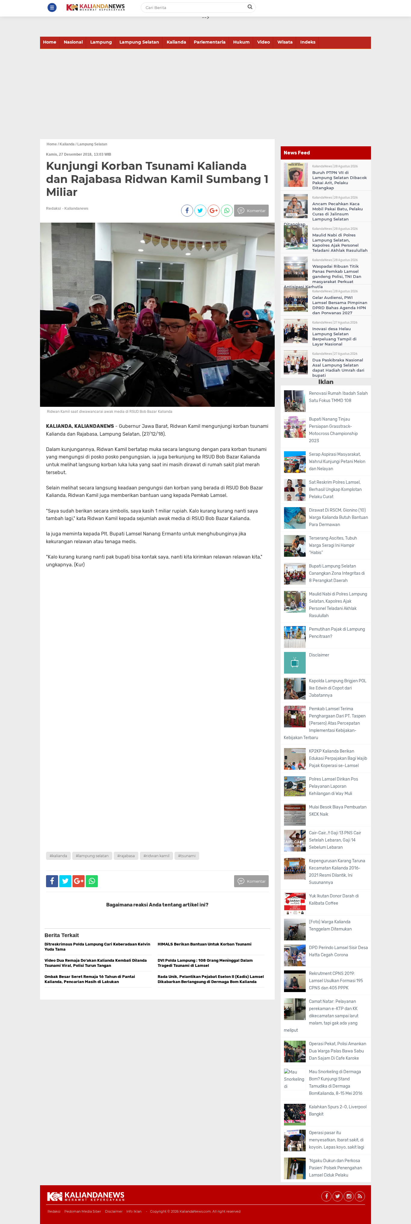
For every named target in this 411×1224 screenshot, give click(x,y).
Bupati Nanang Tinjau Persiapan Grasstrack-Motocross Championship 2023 (333, 430)
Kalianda (176, 42)
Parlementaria (210, 42)
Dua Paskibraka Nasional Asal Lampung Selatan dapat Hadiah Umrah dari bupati (338, 368)
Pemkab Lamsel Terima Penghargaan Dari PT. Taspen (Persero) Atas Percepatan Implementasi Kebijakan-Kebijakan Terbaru (325, 723)
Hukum (241, 42)
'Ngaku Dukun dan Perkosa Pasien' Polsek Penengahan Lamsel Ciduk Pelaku (335, 1168)
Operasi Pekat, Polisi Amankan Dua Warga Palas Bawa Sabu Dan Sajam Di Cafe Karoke (337, 1051)
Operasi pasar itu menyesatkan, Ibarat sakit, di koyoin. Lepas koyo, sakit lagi (336, 1140)
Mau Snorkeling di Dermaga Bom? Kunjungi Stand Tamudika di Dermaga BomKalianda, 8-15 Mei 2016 (335, 1082)
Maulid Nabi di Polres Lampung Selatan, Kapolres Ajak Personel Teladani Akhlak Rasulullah (340, 243)
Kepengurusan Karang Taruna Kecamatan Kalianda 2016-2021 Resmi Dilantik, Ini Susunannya (337, 871)
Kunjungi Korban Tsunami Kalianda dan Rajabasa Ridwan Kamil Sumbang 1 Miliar (157, 178)
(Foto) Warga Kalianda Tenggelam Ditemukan (330, 925)
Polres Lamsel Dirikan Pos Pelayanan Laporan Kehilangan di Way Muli (333, 786)
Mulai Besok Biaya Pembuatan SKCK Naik (337, 811)
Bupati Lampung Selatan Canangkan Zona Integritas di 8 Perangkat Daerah (337, 573)
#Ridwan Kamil (156, 856)
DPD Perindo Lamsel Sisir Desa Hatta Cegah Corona (338, 951)
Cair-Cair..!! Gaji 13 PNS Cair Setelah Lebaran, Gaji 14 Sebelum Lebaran (335, 840)
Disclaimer (319, 655)
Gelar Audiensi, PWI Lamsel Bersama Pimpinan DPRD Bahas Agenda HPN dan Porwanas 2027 (339, 305)
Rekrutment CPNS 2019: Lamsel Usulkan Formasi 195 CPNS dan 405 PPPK (336, 981)
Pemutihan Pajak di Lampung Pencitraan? (337, 633)
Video (263, 42)
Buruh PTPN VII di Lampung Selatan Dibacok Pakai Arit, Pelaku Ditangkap (339, 180)
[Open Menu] (52, 7)
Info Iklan (133, 1211)
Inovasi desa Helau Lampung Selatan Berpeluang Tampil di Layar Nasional (334, 336)
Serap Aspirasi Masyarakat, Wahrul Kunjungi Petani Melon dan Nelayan (337, 461)
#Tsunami (187, 856)
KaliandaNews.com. (196, 1211)
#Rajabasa (126, 856)
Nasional (73, 42)
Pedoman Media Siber (82, 1211)
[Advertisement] (205, 94)
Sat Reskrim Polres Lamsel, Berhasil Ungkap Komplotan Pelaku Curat (335, 489)
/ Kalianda (66, 144)
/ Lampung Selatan (91, 144)
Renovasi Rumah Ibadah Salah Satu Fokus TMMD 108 (338, 397)
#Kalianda (58, 856)
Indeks (307, 42)
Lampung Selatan (139, 42)
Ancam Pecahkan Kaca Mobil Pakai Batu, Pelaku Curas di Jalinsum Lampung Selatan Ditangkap (323, 214)
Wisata (285, 42)
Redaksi (54, 1211)
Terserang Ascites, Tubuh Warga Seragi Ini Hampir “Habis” (333, 545)
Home (49, 42)
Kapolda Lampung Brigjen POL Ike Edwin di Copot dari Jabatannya (337, 688)
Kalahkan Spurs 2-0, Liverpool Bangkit (337, 1110)
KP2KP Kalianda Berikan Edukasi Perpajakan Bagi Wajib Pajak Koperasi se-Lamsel (338, 758)
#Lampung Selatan (92, 856)
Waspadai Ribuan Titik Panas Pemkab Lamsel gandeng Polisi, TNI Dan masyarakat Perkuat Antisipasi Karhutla (322, 276)
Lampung (101, 42)
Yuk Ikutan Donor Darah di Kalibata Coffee (334, 900)
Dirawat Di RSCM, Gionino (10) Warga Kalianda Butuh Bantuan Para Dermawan (338, 517)
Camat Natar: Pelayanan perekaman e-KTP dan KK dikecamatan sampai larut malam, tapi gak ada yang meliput (321, 1016)
